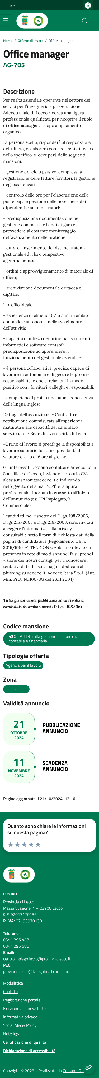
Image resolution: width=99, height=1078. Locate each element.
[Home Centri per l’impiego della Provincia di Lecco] (32, 21)
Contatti (10, 991)
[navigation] (6, 20)
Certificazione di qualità (24, 1042)
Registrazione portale (21, 1000)
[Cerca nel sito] (84, 21)
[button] (14, 5)
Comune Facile (75, 1070)
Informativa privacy (20, 1017)
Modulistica (13, 983)
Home (7, 40)
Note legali (12, 1034)
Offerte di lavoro (30, 40)
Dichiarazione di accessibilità (29, 1050)
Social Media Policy (19, 1025)
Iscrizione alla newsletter (25, 1008)
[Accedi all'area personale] (88, 5)
